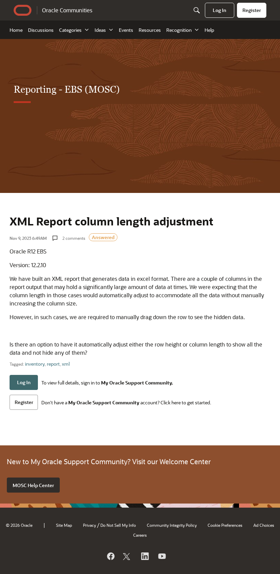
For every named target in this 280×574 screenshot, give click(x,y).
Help (209, 30)
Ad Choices (263, 525)
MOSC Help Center (33, 485)
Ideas (100, 30)
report (53, 364)
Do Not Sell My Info (118, 525)
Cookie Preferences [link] (225, 525)
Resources (150, 30)
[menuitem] (219, 10)
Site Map (64, 525)
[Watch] (161, 556)
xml (66, 364)
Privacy (89, 525)
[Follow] (127, 556)
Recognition (179, 30)
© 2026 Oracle (19, 525)
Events (126, 30)
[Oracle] (110, 556)
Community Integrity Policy (172, 525)
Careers (140, 535)
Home (16, 30)
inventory (35, 364)
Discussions (41, 30)
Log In (24, 382)
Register (24, 402)
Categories (70, 30)
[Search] (196, 10)
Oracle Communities (67, 10)
